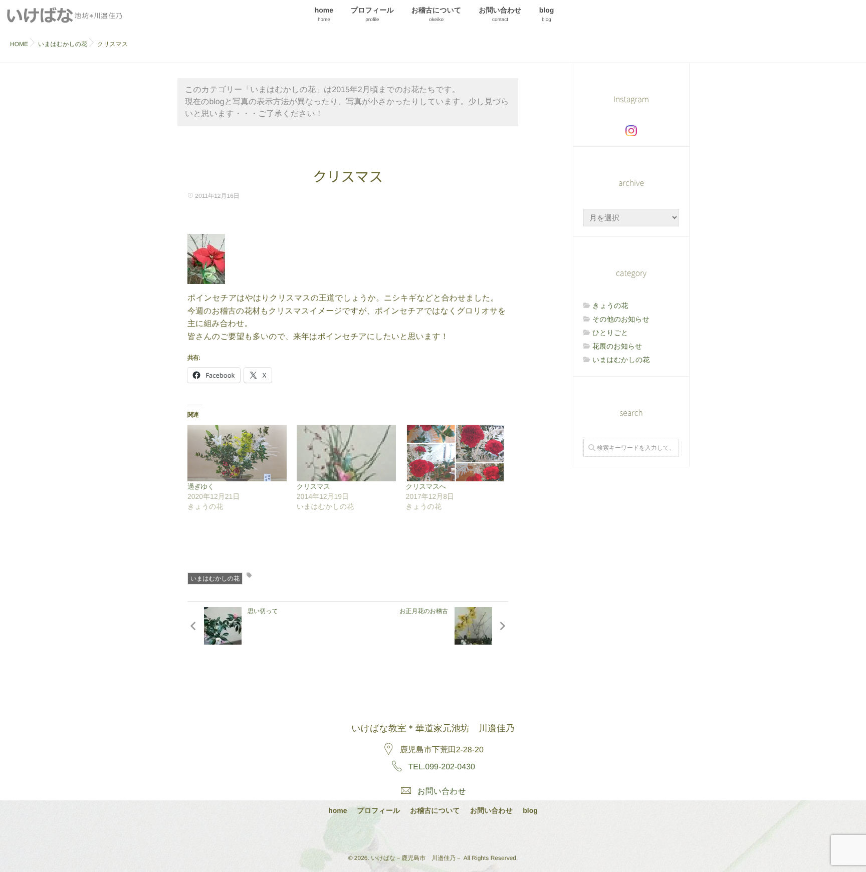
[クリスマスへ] (455, 453)
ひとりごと (610, 333)
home (324, 14)
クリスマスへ (426, 486)
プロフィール (372, 14)
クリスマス (313, 486)
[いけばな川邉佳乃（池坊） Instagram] (631, 130)
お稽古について (436, 14)
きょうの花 (610, 306)
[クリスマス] (346, 453)
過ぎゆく (200, 486)
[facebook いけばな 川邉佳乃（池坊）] (432, 833)
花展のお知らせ (617, 346)
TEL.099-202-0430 (441, 767)
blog (546, 14)
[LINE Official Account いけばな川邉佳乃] (458, 833)
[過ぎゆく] (237, 453)
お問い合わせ (500, 14)
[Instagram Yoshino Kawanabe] (405, 833)
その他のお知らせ (621, 319)
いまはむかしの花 (215, 578)
